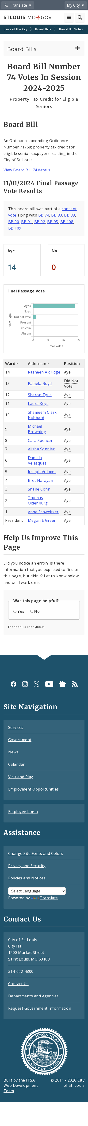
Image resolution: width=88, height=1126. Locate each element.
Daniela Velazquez (37, 460)
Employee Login (23, 811)
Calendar (16, 764)
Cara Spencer (40, 440)
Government (19, 739)
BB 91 (26, 221)
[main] (44, 340)
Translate (49, 897)
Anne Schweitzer (43, 511)
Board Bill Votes (71, 29)
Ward (10, 363)
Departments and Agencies (33, 996)
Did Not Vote (71, 383)
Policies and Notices (27, 878)
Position (72, 363)
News (13, 752)
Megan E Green (42, 520)
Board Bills (43, 29)
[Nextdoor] (62, 684)
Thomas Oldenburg (38, 500)
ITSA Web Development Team (21, 1086)
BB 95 (52, 221)
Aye (11, 250)
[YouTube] (49, 684)
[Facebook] (13, 684)
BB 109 (14, 228)
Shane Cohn (39, 489)
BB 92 (39, 221)
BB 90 (13, 221)
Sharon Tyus (40, 394)
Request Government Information (39, 1008)
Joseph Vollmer (42, 471)
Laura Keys (38, 403)
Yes (20, 611)
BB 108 (66, 221)
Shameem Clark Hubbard (42, 415)
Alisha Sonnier (41, 449)
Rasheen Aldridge (44, 372)
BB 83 (56, 215)
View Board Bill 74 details (27, 170)
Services (15, 727)
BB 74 (43, 215)
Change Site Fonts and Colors (35, 853)
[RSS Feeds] (75, 684)
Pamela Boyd (40, 383)
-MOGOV (27, 17)
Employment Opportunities (33, 789)
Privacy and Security (27, 865)
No (54, 250)
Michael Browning (37, 429)
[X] (36, 684)
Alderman (37, 363)
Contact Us (18, 983)
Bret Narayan (40, 480)
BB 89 (69, 215)
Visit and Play (20, 776)
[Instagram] (25, 684)
